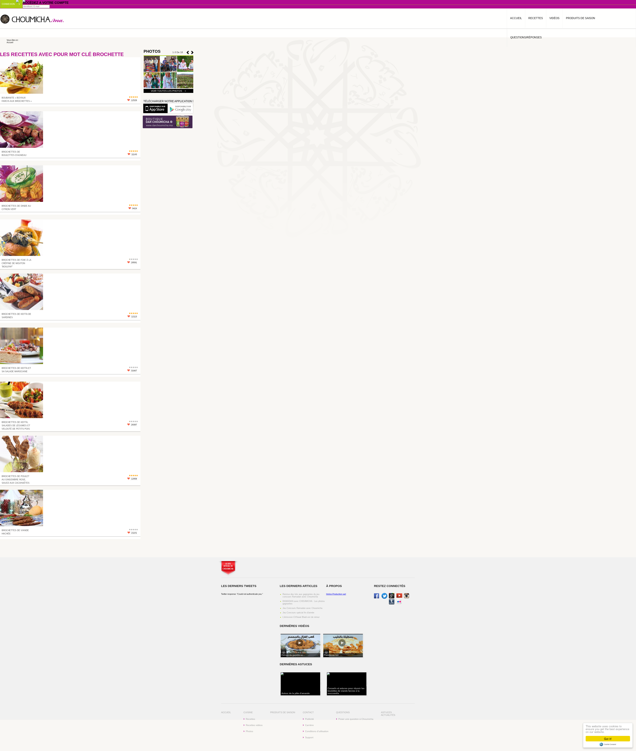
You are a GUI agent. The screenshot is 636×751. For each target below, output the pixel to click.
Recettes (535, 18)
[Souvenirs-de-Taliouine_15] (185, 71)
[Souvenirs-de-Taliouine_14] (152, 87)
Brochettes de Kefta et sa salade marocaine (16, 370)
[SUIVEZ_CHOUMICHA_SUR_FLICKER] (399, 604)
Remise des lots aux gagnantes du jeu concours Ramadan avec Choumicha (301, 595)
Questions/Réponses (526, 37)
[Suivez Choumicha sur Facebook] (376, 598)
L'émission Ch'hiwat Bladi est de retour (301, 617)
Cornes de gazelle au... (293, 655)
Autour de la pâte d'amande (295, 693)
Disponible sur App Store (155, 108)
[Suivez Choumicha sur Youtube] (399, 597)
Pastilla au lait (331, 655)
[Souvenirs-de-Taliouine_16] (168, 71)
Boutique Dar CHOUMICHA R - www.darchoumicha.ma (167, 122)
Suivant (187, 52)
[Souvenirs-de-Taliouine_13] (168, 87)
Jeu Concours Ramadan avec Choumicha (302, 608)
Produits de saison (580, 18)
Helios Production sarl (336, 594)
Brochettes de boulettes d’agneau (14, 153)
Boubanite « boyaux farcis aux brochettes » (17, 99)
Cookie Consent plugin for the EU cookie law (608, 744)
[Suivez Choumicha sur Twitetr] (384, 598)
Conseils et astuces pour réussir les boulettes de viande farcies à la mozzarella (346, 691)
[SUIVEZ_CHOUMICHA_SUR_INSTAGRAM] (406, 598)
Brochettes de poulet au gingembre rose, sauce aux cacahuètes (15, 479)
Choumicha (32, 19)
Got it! (608, 739)
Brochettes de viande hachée (15, 532)
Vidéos (554, 18)
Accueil (516, 18)
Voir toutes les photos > (168, 91)
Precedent (192, 52)
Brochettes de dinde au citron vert (16, 207)
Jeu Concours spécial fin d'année (298, 612)
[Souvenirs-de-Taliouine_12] (185, 87)
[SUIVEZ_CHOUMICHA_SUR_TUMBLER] (391, 604)
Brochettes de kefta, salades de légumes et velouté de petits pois (16, 425)
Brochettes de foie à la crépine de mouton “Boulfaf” (16, 263)
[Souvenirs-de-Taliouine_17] (152, 71)
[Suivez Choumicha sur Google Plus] (391, 598)
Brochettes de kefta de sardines (16, 316)
